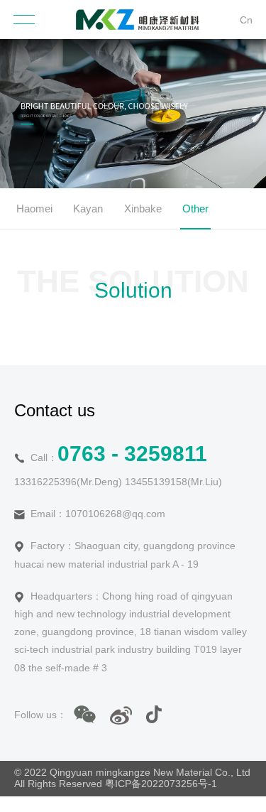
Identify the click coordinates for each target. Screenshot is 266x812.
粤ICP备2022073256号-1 (161, 783)
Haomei (34, 208)
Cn (246, 20)
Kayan (88, 208)
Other (195, 208)
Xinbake (143, 208)
